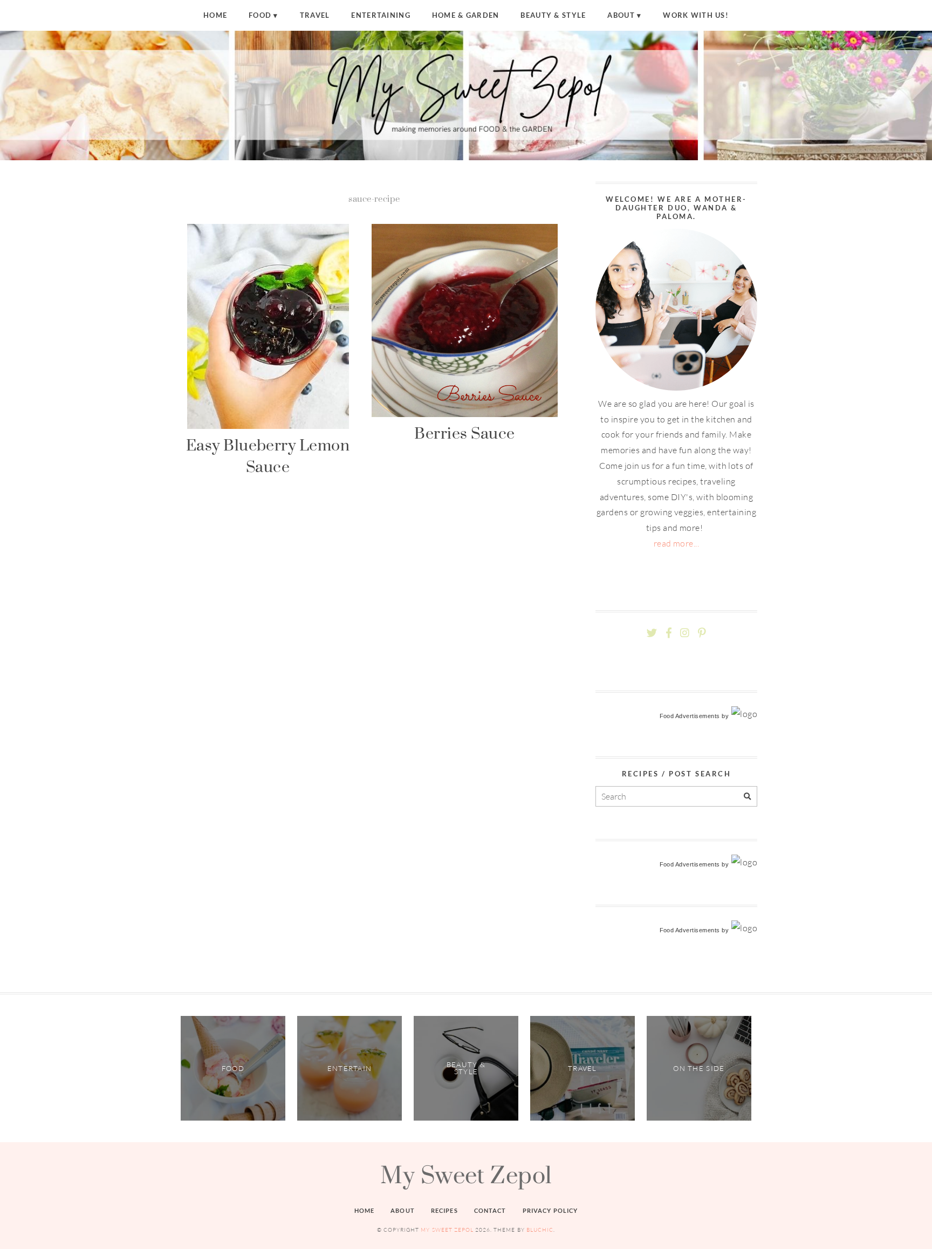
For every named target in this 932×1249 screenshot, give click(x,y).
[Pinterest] (701, 633)
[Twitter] (652, 633)
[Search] (747, 797)
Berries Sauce (464, 433)
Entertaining (380, 15)
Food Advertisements (690, 716)
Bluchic (539, 1229)
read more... (677, 543)
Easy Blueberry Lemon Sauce (268, 455)
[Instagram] (684, 633)
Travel (315, 15)
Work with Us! (696, 15)
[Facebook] (668, 633)
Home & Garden (465, 15)
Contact (490, 1210)
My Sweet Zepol (466, 1174)
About (620, 15)
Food (260, 15)
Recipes (444, 1210)
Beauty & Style (553, 15)
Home (215, 15)
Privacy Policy (550, 1210)
